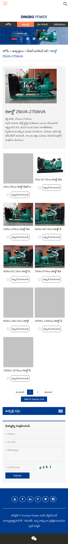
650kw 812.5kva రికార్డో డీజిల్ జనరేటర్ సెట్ (25, 271)
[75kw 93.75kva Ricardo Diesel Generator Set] (50, 164)
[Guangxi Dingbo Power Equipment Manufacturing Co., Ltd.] (34, 14)
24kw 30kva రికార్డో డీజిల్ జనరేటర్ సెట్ (22, 186)
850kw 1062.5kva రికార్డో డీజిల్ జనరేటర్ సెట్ (25, 320)
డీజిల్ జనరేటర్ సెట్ (37, 51)
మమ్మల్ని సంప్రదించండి (17, 425)
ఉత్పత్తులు (18, 51)
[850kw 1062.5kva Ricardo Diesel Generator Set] (18, 302)
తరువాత (48, 392)
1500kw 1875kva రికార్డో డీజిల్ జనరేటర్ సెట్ (25, 370)
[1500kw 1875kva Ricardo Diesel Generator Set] (18, 352)
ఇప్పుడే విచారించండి (20, 195)
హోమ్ (8, 24)
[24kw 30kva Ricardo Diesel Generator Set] (18, 168)
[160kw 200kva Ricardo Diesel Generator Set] (18, 214)
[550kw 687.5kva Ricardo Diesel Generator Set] (50, 214)
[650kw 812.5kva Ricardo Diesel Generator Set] (18, 256)
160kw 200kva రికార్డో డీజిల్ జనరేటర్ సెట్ (23, 229)
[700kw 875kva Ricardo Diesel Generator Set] (50, 256)
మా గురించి (42, 24)
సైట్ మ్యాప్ (34, 526)
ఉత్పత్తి (25, 24)
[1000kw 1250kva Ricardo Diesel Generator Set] (50, 302)
